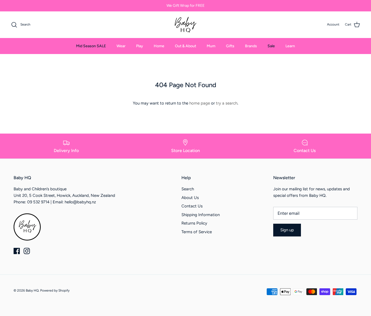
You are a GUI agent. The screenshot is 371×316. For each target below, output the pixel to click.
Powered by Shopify (55, 290)
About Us (190, 197)
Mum (211, 46)
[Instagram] (27, 251)
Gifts (230, 46)
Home (159, 46)
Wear (121, 46)
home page (199, 103)
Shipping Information (200, 214)
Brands (251, 46)
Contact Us (192, 206)
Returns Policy (194, 223)
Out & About (185, 46)
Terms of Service (196, 231)
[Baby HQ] (185, 25)
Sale (271, 46)
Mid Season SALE (91, 46)
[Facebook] (17, 251)
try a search (226, 103)
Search (187, 189)
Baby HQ (32, 290)
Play (139, 46)
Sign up (287, 229)
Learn (290, 46)
